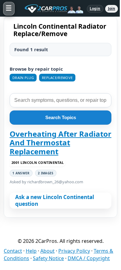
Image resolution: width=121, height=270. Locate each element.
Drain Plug (23, 77)
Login (95, 8)
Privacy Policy (74, 250)
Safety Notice (48, 258)
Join (111, 8)
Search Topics (60, 117)
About (47, 250)
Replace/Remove (57, 77)
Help (31, 250)
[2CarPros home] (51, 8)
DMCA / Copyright (89, 258)
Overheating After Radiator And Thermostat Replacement (60, 143)
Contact (13, 250)
